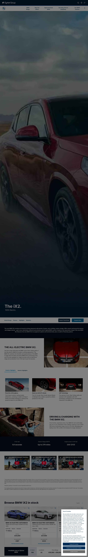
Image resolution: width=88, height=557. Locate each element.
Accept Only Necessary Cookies (74, 547)
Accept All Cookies (74, 544)
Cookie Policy (66, 541)
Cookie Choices (74, 551)
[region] (74, 532)
